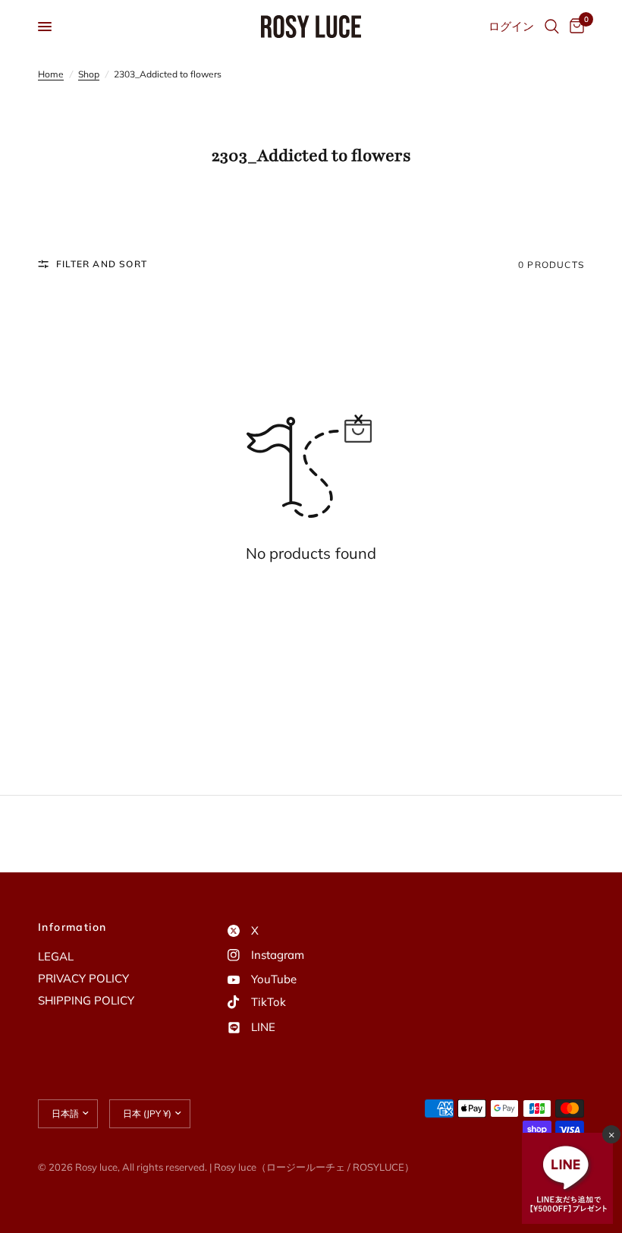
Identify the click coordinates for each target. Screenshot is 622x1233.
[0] (574, 26)
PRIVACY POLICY (83, 978)
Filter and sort (101, 264)
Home (51, 74)
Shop (88, 74)
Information (72, 927)
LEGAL (56, 956)
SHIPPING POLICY (86, 1000)
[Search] (551, 26)
